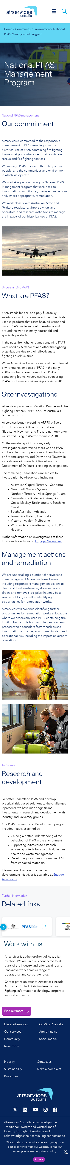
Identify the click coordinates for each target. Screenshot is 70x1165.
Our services (12, 1031)
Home (8, 29)
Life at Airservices (16, 1024)
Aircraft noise (48, 1031)
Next (3, 927)
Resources (11, 1076)
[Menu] (54, 11)
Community (23, 29)
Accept (39, 1159)
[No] (66, 1153)
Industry (9, 1061)
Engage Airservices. (48, 541)
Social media (48, 1039)
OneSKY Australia (51, 1024)
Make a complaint (49, 1069)
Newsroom (11, 1046)
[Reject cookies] (65, 1151)
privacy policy (47, 1151)
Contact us (44, 1061)
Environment (42, 29)
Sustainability (13, 1069)
